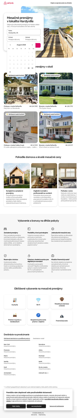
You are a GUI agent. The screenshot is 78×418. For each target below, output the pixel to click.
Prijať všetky (16, 406)
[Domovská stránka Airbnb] (9, 3)
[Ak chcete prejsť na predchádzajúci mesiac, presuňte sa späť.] (10, 44)
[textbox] (15, 39)
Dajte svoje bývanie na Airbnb (61, 3)
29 (28, 68)
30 (32, 68)
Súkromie (34, 415)
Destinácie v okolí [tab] (38, 338)
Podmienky (42, 415)
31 (10, 72)
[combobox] (23, 33)
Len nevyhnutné (36, 406)
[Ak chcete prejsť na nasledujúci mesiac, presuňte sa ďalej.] (32, 44)
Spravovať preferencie (57, 406)
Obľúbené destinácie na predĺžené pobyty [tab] (17, 338)
